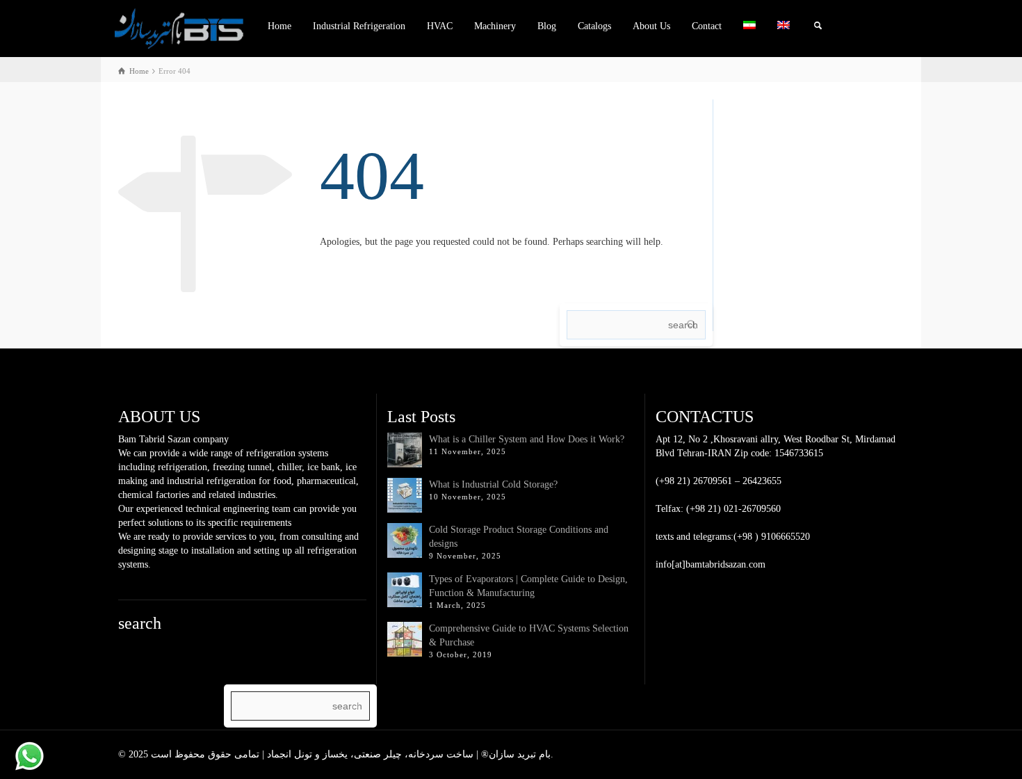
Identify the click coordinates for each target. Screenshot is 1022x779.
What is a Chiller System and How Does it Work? (526, 439)
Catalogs (594, 26)
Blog (546, 26)
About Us (651, 26)
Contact (707, 26)
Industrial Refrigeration (359, 26)
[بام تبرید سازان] (179, 27)
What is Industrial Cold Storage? (493, 484)
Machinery (495, 26)
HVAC (440, 26)
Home (279, 26)
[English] (784, 26)
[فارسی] (750, 26)
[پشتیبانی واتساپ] (29, 756)
